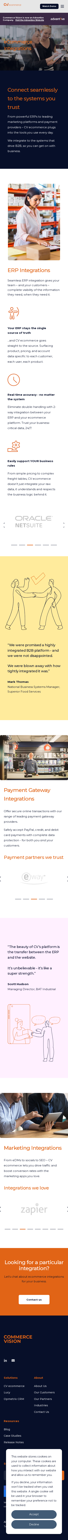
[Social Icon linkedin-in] (6, 1360)
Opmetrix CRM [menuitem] (14, 1399)
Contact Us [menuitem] (41, 1412)
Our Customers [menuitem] (44, 1392)
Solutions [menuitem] (11, 1377)
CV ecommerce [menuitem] (14, 1386)
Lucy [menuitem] (7, 1392)
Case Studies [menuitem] (12, 1435)
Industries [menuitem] (41, 1405)
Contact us (34, 1299)
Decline (34, 1524)
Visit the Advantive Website (29, 20)
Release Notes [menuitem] (14, 1442)
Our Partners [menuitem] (43, 1399)
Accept (34, 1514)
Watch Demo (49, 6)
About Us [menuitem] (40, 1386)
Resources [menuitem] (11, 1421)
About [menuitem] (38, 1377)
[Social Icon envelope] (12, 1360)
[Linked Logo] (34, 525)
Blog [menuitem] (7, 1429)
